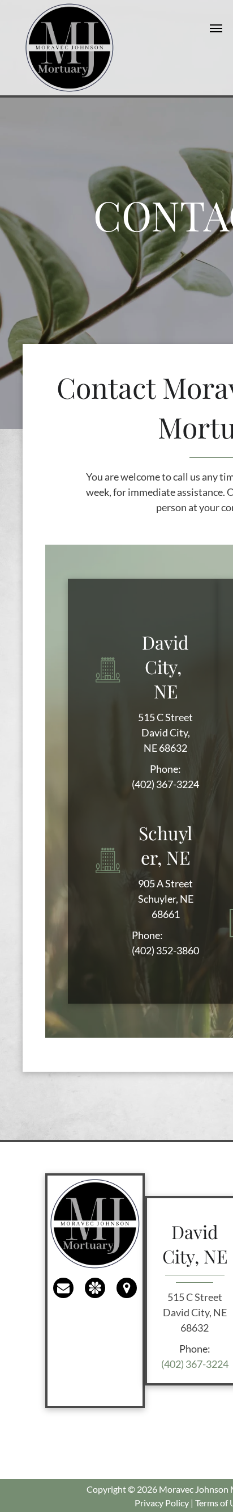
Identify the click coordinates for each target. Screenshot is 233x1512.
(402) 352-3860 (165, 950)
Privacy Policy (162, 1502)
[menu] (216, 28)
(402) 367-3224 (165, 784)
